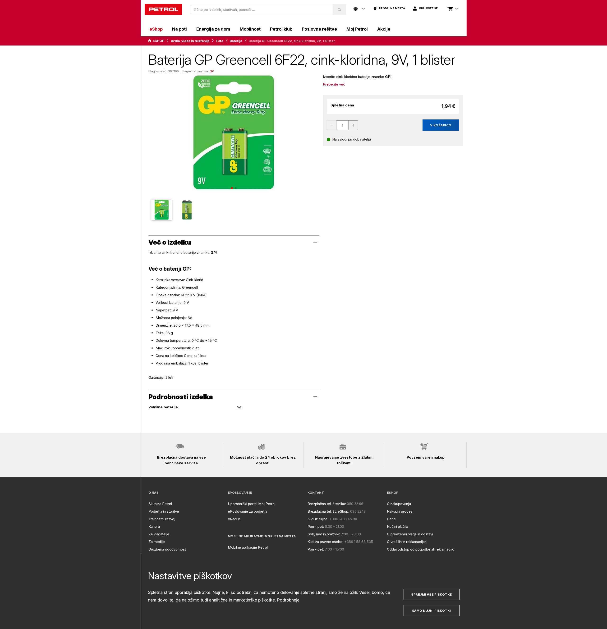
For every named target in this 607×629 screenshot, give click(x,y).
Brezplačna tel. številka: (327, 503)
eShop (156, 29)
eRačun (234, 519)
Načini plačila (397, 526)
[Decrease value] (331, 125)
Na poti (179, 29)
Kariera (154, 526)
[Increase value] (353, 125)
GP (212, 71)
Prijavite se (428, 8)
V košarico (440, 125)
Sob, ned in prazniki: (324, 534)
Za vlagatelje (158, 534)
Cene (391, 519)
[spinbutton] (342, 125)
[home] (163, 9)
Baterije (236, 41)
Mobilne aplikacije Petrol (248, 547)
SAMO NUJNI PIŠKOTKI (431, 610)
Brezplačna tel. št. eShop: (328, 511)
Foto (219, 41)
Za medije (156, 541)
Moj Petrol (357, 29)
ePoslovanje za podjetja (247, 511)
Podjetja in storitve (163, 511)
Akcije (383, 29)
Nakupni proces (400, 511)
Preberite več (334, 84)
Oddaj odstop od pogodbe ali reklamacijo (420, 549)
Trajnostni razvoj (161, 519)
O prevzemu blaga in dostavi (410, 534)
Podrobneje (288, 599)
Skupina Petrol (160, 503)
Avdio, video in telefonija (190, 41)
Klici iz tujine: (318, 519)
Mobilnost (250, 29)
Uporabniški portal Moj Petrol (251, 503)
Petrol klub (281, 29)
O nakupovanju (399, 503)
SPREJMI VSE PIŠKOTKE (431, 594)
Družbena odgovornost (167, 549)
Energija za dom (213, 29)
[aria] (156, 40)
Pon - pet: (316, 526)
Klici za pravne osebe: (325, 541)
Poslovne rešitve (319, 29)
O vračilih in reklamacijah (407, 541)
